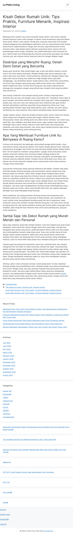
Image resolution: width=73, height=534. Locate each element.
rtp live (5, 407)
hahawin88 (7, 394)
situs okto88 (7, 492)
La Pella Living (11, 4)
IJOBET (5, 398)
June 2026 (7, 346)
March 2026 (7, 352)
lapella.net (7, 462)
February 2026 (8, 356)
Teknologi (6, 414)
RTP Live (6, 482)
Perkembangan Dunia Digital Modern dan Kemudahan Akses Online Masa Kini (32, 324)
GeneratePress (48, 531)
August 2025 (8, 375)
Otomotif (6, 404)
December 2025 (9, 362)
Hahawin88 (4, 519)
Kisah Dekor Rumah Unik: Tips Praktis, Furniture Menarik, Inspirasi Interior (33, 290)
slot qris (3, 510)
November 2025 (9, 365)
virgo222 (3, 524)
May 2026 (7, 349)
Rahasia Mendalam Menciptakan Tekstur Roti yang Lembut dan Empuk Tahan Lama (35, 327)
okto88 (5, 502)
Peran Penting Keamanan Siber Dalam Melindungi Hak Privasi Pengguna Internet (33, 321)
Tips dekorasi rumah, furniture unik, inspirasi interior (25, 287)
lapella (63, 274)
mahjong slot (8, 401)
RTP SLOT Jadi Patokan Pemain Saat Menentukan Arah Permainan (28, 472)
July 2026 (6, 343)
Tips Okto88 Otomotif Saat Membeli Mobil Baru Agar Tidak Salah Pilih (29, 440)
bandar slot (7, 391)
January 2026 (8, 359)
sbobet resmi (5, 514)
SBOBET (6, 411)
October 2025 (8, 369)
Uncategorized (11, 284)
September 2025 (9, 372)
